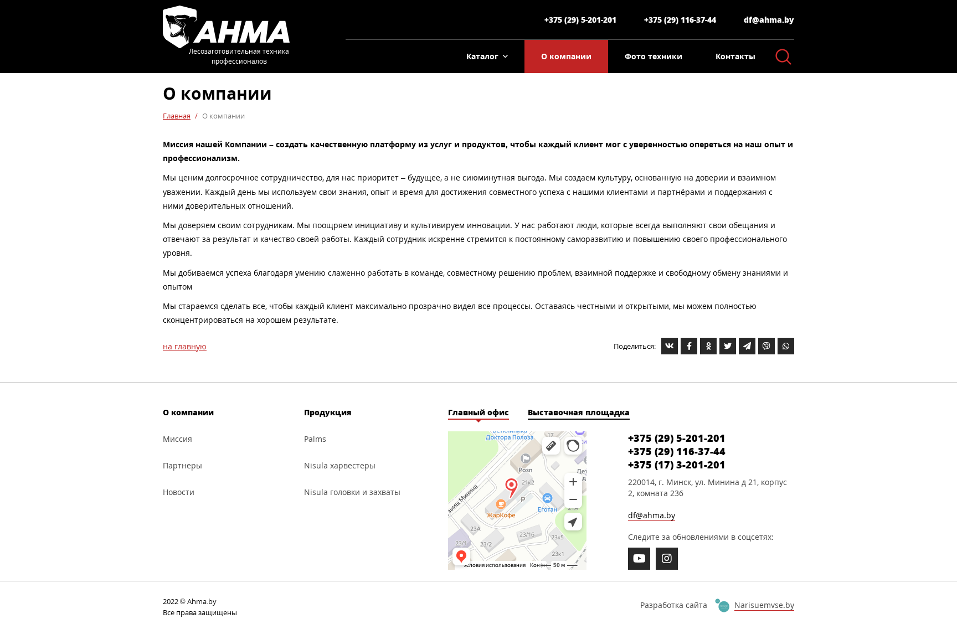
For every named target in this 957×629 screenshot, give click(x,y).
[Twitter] (727, 346)
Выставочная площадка (579, 412)
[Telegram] (747, 346)
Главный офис (478, 412)
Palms (315, 439)
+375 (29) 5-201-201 (580, 19)
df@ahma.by (769, 19)
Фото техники (653, 56)
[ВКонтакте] (669, 346)
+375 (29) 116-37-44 (680, 19)
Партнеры (182, 465)
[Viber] (766, 346)
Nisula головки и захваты (352, 492)
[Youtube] (639, 559)
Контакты (735, 56)
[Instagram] (667, 559)
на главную (185, 346)
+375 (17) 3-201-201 (677, 464)
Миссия (177, 439)
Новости (178, 492)
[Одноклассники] (708, 346)
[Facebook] (689, 346)
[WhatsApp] (786, 346)
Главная (177, 116)
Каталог (482, 56)
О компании (566, 56)
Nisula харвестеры (339, 465)
